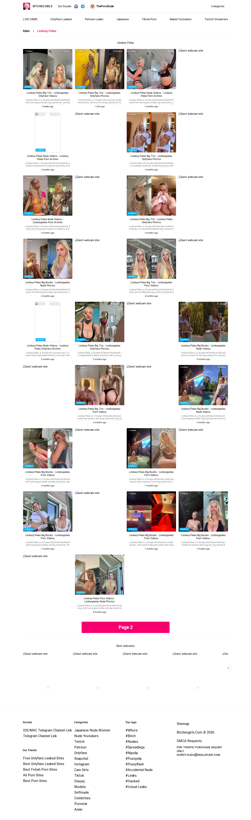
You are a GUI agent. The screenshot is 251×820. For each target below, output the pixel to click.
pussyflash (136, 764)
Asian (78, 809)
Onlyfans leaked (61, 19)
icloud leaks (137, 787)
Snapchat (81, 758)
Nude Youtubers (86, 736)
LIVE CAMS (30, 19)
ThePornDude (105, 6)
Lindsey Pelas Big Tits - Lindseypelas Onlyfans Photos (99, 94)
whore (133, 730)
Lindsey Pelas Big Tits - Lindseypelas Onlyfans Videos (47, 94)
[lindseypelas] (47, 69)
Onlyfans (80, 753)
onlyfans (29, 87)
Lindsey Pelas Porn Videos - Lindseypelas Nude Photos (99, 600)
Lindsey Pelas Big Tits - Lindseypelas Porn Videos (151, 284)
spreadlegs (136, 747)
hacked (133, 781)
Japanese (122, 19)
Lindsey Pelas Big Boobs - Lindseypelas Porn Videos (47, 473)
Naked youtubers (181, 19)
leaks (132, 775)
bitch (132, 736)
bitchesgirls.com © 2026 (195, 732)
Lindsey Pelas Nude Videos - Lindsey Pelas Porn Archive (151, 94)
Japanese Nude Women (92, 730)
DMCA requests (189, 741)
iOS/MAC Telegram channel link (47, 730)
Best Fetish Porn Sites (40, 769)
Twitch (79, 742)
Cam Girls (81, 770)
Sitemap (183, 724)
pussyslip (135, 758)
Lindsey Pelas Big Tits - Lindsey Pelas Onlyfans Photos (151, 221)
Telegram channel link (40, 736)
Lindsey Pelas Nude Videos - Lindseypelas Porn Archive (48, 221)
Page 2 (125, 627)
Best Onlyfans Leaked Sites (43, 764)
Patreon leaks (94, 19)
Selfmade (81, 792)
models (80, 787)
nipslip (133, 753)
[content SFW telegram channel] (76, 6)
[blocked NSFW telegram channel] (83, 6)
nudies (133, 742)
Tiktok (79, 775)
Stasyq (79, 781)
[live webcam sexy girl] (47, 667)
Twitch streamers (216, 19)
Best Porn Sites (35, 781)
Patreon (80, 747)
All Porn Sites (33, 775)
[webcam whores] (47, 688)
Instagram (81, 764)
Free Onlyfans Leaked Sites (43, 758)
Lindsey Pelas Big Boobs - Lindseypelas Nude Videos (203, 347)
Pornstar (80, 804)
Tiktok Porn (149, 19)
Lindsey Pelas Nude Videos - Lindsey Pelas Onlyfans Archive (47, 347)
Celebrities (82, 798)
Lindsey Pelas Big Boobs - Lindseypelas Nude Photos (47, 284)
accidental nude (140, 770)
